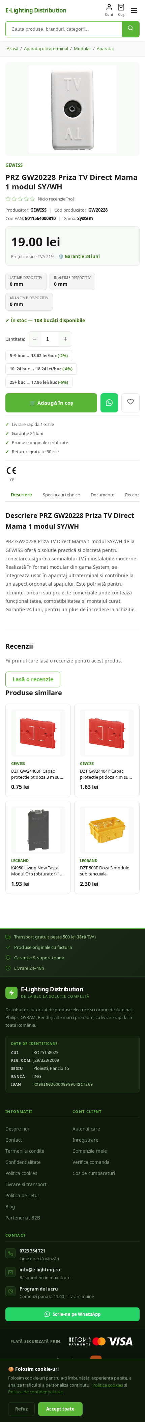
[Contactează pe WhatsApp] (109, 403)
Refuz (21, 1409)
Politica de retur (22, 1196)
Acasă (12, 48)
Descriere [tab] (21, 495)
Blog (10, 1207)
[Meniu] (134, 10)
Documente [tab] (102, 495)
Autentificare (86, 1129)
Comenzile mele (89, 1151)
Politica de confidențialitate (35, 1392)
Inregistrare (85, 1140)
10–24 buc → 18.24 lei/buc (41, 369)
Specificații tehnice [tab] (61, 495)
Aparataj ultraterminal (46, 48)
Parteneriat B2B (22, 1218)
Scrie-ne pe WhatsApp (76, 1314)
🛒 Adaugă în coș (51, 402)
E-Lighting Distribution (35, 10)
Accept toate (60, 1409)
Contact (13, 1140)
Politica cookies (21, 1173)
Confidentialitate (23, 1162)
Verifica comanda (91, 1162)
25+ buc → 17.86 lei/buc (39, 382)
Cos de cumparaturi (93, 1173)
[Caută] (130, 29)
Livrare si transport (26, 1184)
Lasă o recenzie (32, 679)
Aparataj (105, 48)
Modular (82, 48)
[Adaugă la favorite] (130, 403)
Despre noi (17, 1129)
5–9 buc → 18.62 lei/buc (39, 356)
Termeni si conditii (24, 1151)
